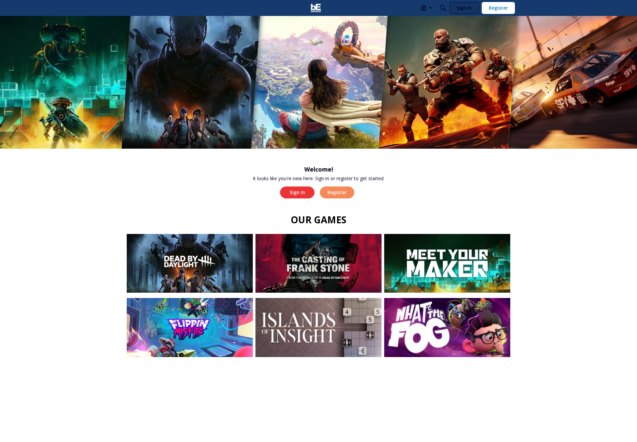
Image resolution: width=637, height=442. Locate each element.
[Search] (443, 8)
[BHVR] (316, 8)
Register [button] (337, 192)
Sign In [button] (297, 192)
